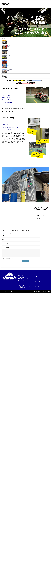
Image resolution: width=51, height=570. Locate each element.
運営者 (9, 291)
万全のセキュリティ (38, 281)
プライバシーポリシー (4, 291)
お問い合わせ (37, 286)
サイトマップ (13, 291)
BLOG (36, 276)
